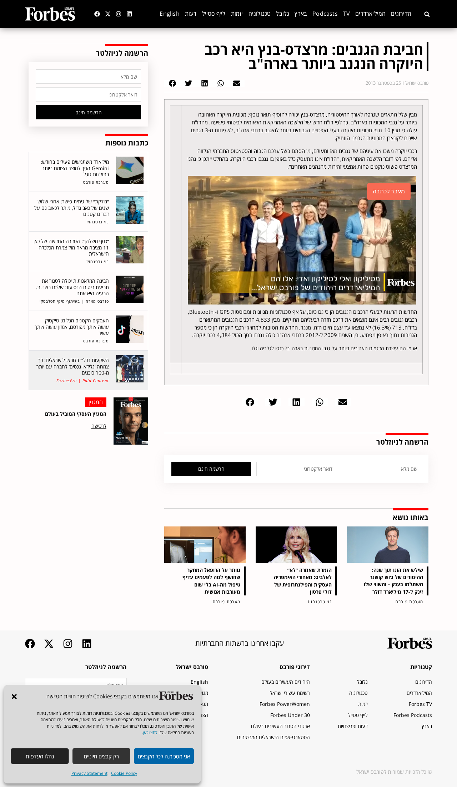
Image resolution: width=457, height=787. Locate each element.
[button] (14, 696)
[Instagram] (118, 14)
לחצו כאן (150, 732)
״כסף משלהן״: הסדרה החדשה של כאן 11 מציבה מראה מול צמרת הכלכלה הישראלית (71, 247)
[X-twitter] (108, 14)
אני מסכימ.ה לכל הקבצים (164, 756)
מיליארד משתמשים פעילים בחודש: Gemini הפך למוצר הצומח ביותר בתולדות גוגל (75, 168)
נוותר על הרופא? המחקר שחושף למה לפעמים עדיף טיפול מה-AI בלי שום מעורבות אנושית (211, 580)
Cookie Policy (124, 773)
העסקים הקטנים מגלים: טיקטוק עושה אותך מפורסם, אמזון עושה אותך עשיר (72, 326)
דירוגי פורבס (295, 667)
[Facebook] (97, 14)
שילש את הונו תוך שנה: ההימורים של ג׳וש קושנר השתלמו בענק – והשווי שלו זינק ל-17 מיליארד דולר (393, 580)
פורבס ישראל (192, 667)
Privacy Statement (89, 773)
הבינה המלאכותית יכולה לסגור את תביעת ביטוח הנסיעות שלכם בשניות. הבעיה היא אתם (72, 287)
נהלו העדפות (40, 756)
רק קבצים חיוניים (101, 756)
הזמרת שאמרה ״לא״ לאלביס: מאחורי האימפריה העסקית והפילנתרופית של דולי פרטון (303, 580)
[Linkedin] (129, 14)
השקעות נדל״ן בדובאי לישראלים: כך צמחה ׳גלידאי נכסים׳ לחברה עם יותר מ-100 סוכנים (72, 366)
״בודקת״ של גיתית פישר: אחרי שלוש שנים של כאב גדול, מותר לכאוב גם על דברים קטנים (71, 207)
